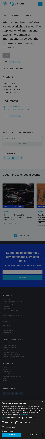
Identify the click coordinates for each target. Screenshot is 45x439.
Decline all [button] (32, 435)
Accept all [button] (12, 435)
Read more (24, 414)
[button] (22, 431)
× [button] (42, 402)
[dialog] (22, 419)
